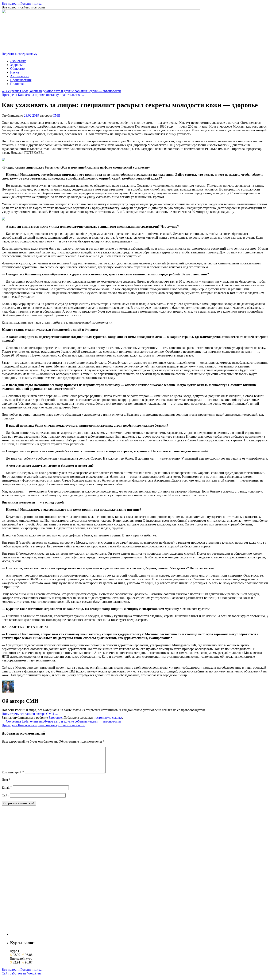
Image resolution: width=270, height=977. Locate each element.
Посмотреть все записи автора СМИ (30, 714)
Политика (17, 84)
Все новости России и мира (22, 3)
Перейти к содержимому (19, 54)
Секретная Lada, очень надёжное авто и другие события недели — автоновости (61, 91)
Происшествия (20, 80)
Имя (6, 779)
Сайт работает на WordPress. (22, 973)
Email (7, 787)
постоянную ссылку (108, 717)
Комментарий (13, 772)
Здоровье (16, 65)
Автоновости (19, 76)
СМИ (56, 115)
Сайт (5, 795)
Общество (17, 68)
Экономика (18, 61)
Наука (14, 72)
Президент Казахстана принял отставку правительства (43, 95)
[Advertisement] (41, 872)
